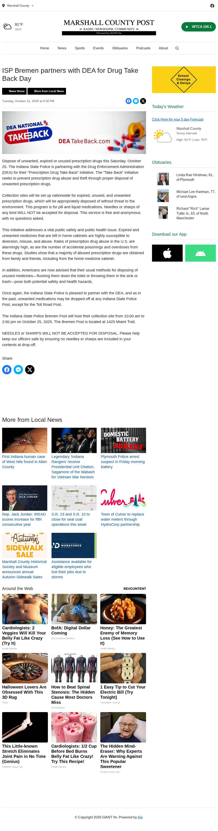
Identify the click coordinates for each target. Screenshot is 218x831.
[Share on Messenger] (136, 101)
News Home (16, 91)
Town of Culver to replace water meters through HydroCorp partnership (122, 519)
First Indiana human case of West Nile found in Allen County (24, 462)
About (163, 48)
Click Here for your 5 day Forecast (177, 119)
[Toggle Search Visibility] (177, 48)
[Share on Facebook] (129, 101)
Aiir (140, 817)
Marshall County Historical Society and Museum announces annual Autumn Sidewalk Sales (24, 569)
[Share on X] (143, 101)
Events (98, 48)
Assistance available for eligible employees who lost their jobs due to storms (72, 569)
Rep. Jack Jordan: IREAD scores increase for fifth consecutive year (24, 519)
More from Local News (49, 91)
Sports (80, 48)
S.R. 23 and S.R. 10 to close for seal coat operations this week (71, 519)
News (62, 48)
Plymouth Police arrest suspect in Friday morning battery (123, 462)
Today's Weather (168, 106)
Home (44, 48)
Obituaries (120, 48)
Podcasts (143, 48)
